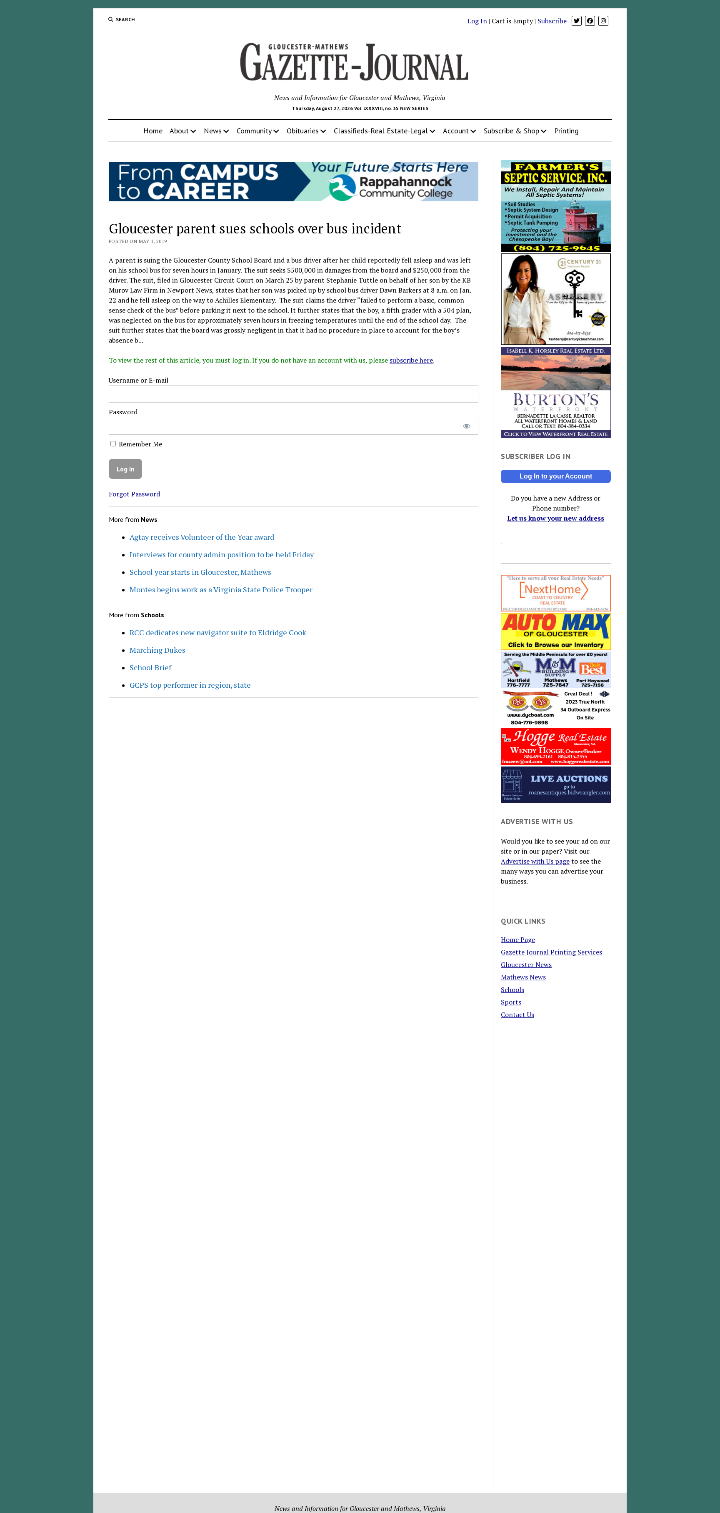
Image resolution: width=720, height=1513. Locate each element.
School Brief (150, 667)
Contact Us (517, 1014)
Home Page (518, 939)
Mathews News (523, 977)
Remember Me (139, 443)
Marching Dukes (157, 650)
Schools (512, 989)
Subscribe (552, 20)
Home (152, 130)
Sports (511, 1002)
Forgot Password (134, 493)
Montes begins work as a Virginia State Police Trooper (221, 589)
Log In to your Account (556, 476)
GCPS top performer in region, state (190, 685)
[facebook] (590, 21)
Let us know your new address (555, 518)
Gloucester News (526, 964)
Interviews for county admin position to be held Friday (222, 554)
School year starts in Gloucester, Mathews (200, 572)
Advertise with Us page (535, 861)
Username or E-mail (138, 380)
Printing (566, 130)
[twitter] (577, 21)
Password (123, 411)
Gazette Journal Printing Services (551, 952)
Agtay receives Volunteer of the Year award (202, 537)
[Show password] (466, 426)
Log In (477, 20)
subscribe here (411, 360)
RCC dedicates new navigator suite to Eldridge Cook (218, 632)
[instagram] (603, 21)
